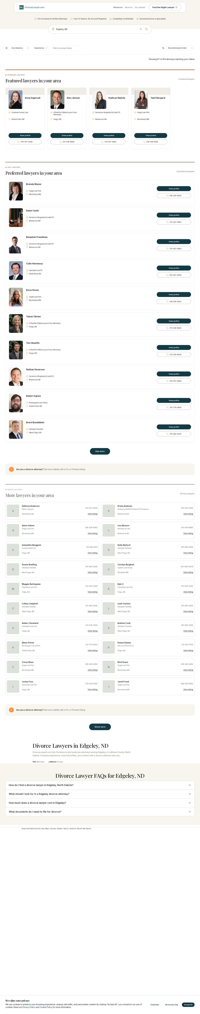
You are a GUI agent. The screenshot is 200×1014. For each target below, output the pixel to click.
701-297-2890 (175, 381)
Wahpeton (59, 828)
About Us (129, 7)
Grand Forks (37, 828)
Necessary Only (171, 1005)
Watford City (73, 828)
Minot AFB (79, 828)
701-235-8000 (68, 142)
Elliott (84, 828)
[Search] (146, 29)
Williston (47, 828)
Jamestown (53, 828)
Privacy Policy (28, 1007)
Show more (100, 727)
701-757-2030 (27, 142)
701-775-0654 (175, 407)
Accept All (188, 1005)
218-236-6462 (152, 142)
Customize (154, 1005)
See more (100, 451)
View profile (25, 135)
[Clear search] (141, 29)
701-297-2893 (110, 142)
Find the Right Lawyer (163, 7)
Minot (42, 828)
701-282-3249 (175, 434)
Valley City (66, 828)
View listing (92, 514)
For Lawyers (140, 7)
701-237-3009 (175, 275)
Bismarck (88, 828)
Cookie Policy (46, 1007)
